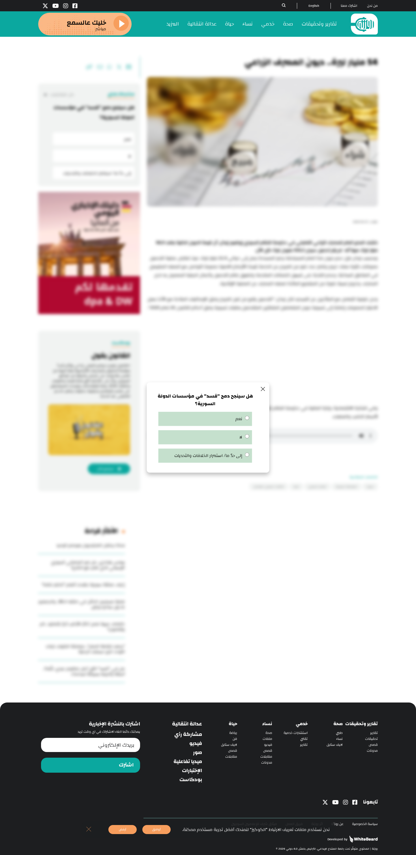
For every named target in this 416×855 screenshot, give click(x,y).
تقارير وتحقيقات (319, 24)
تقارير (374, 733)
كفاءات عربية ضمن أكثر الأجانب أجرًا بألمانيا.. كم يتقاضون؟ (82, 626)
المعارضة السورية (346, 486)
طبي (339, 733)
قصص (373, 745)
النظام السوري (317, 486)
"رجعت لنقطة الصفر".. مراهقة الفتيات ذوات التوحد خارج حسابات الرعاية (85, 649)
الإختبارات (192, 770)
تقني (304, 739)
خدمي (268, 24)
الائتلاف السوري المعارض (269, 486)
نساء (248, 24)
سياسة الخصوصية (365, 824)
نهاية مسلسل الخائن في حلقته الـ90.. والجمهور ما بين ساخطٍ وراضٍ (81, 604)
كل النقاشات (61, 94)
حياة (229, 24)
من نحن (372, 6)
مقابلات (266, 757)
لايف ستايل (335, 745)
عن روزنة (337, 824)
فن (235, 739)
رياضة (233, 733)
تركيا (296, 486)
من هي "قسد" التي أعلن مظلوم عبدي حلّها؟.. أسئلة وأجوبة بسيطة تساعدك (84, 671)
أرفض (122, 829)
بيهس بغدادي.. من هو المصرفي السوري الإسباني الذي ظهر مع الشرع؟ (88, 565)
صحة (288, 24)
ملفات (267, 739)
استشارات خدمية (296, 733)
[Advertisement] (262, 358)
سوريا (370, 486)
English (313, 6)
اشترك (126, 765)
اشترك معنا (349, 6)
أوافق (156, 829)
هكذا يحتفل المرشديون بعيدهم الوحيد (90, 545)
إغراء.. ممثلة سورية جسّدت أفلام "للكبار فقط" (83, 584)
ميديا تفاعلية (187, 761)
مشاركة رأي (188, 734)
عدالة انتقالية (201, 24)
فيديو (268, 745)
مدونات (372, 751)
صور (197, 752)
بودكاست (190, 779)
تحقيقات (371, 739)
